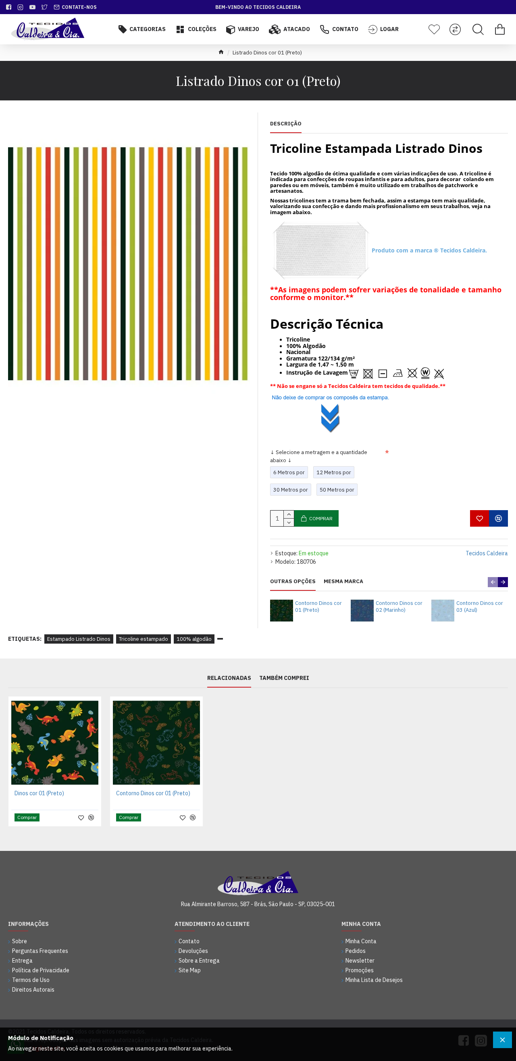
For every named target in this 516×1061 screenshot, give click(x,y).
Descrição (286, 124)
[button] (493, 582)
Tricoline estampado (143, 639)
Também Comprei (284, 678)
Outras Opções (293, 581)
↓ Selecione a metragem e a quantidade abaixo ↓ (318, 456)
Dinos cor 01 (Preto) (39, 793)
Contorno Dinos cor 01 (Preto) (318, 606)
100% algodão (194, 639)
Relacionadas (229, 678)
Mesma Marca (343, 581)
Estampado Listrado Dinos (78, 639)
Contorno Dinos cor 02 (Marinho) (399, 606)
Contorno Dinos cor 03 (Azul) (479, 606)
